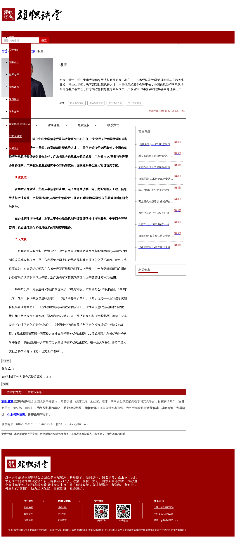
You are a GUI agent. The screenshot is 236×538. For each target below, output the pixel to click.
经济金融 (62, 507)
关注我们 (99, 501)
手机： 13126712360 (163, 514)
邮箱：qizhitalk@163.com (166, 520)
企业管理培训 (16, 414)
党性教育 (62, 520)
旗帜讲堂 (7, 401)
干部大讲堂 (15, 136)
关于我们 (14, 49)
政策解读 (14, 124)
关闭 (5, 384)
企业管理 (62, 514)
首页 (11, 37)
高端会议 (25, 124)
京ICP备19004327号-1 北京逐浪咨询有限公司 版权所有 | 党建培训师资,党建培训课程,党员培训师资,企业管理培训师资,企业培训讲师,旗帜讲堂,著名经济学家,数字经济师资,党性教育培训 (97, 530)
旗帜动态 (14, 62)
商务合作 (14, 111)
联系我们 (14, 148)
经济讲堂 (28, 514)
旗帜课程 (14, 87)
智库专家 (14, 74)
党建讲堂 (28, 520)
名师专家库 (64, 501)
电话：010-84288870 (163, 507)
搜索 (44, 40)
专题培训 (14, 99)
